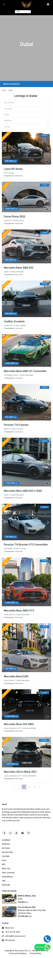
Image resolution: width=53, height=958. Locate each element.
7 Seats (16, 325)
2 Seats (18, 615)
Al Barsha (22, 910)
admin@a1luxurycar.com (15, 936)
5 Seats (11, 173)
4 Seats (15, 220)
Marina (29, 910)
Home (4, 90)
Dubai (20, 899)
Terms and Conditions (17, 953)
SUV (5, 173)
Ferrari (21, 220)
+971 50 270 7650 (12, 932)
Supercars (7, 220)
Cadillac (23, 325)
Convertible (8, 375)
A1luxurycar (10, 940)
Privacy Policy (35, 953)
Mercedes (20, 272)
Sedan (6, 272)
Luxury (6, 325)
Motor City (37, 910)
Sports (15, 375)
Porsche (20, 429)
